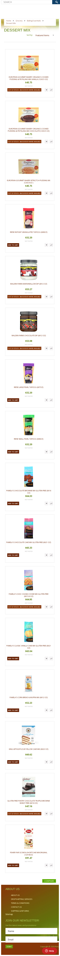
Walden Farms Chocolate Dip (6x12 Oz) (29, 335)
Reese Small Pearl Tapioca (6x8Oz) (28, 439)
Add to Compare (51, 90)
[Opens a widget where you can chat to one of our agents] (49, 951)
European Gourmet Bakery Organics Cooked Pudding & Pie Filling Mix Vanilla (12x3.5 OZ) (29, 78)
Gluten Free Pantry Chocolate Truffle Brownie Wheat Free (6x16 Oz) (28, 802)
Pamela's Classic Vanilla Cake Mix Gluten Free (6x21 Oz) (28, 647)
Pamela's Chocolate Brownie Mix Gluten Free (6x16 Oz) (28, 491)
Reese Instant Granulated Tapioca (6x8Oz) (28, 232)
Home (8, 20)
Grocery (19, 20)
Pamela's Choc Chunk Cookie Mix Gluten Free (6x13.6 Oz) (28, 595)
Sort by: (30, 35)
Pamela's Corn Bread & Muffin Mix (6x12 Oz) (29, 697)
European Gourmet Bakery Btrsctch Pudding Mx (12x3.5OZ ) (28, 181)
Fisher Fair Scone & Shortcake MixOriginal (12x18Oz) (28, 853)
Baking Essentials (34, 20)
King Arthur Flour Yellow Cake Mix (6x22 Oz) (28, 749)
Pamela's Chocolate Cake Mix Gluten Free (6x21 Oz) (28, 542)
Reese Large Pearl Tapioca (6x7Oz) (28, 387)
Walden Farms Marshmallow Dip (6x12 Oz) (28, 284)
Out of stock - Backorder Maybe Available (24, 90)
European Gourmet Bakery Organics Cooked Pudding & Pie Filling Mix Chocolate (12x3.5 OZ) (28, 130)
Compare (49, 881)
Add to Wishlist (46, 90)
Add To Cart (13, 245)
